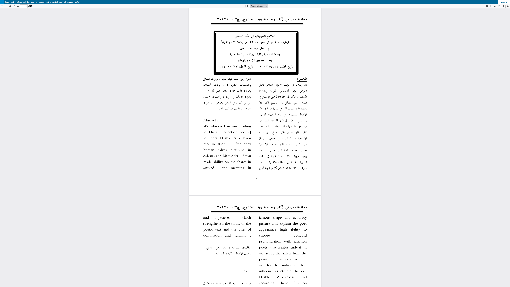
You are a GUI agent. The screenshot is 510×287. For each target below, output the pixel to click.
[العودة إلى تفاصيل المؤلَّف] (2, 2)
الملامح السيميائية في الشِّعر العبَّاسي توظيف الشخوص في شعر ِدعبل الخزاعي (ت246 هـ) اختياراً (42, 2)
